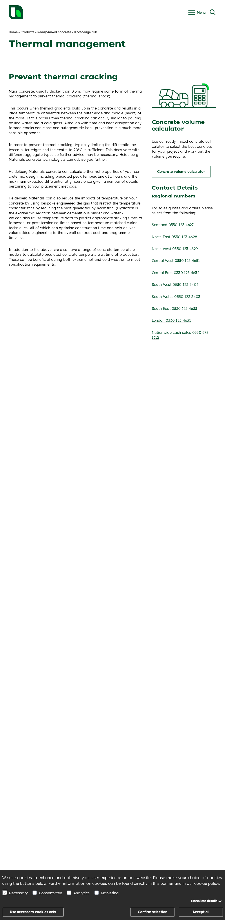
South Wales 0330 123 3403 (176, 296)
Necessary (18, 893)
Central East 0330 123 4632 (175, 272)
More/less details (204, 901)
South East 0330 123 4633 (174, 308)
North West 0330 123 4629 (175, 248)
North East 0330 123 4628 (174, 237)
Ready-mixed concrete (54, 32)
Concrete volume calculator (181, 171)
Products (27, 32)
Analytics (81, 893)
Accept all (200, 912)
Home (13, 32)
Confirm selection (152, 912)
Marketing (110, 893)
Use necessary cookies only (33, 912)
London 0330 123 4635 (171, 320)
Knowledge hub (85, 32)
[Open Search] (212, 12)
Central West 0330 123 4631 (176, 260)
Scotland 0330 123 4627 (173, 225)
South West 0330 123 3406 (175, 284)
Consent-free (50, 893)
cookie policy (206, 883)
